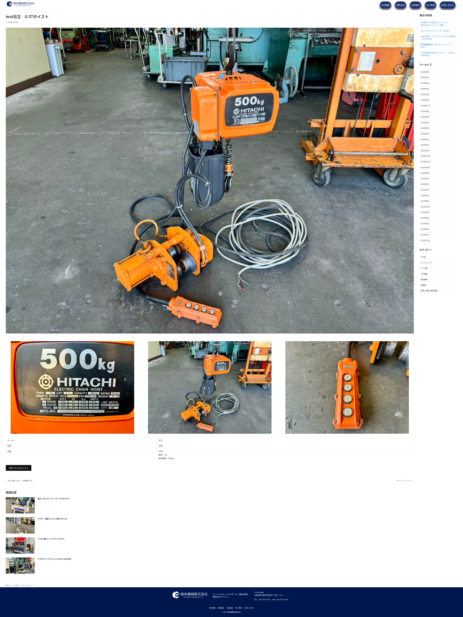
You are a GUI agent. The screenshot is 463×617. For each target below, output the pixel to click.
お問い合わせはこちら (18, 467)
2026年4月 (425, 94)
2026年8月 (425, 72)
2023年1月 (425, 234)
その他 (423, 257)
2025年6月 (425, 128)
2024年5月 (425, 184)
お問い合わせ (249, 608)
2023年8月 (425, 218)
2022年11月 (425, 240)
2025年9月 (425, 111)
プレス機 (424, 268)
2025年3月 (425, 139)
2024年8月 (425, 173)
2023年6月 (425, 229)
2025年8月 (425, 116)
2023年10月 (425, 206)
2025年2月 (425, 145)
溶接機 (423, 285)
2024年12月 (425, 156)
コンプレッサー (427, 262)
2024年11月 (425, 161)
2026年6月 (425, 83)
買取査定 (221, 608)
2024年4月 (425, 189)
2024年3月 (425, 195)
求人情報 (238, 608)
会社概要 (212, 608)
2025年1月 (425, 150)
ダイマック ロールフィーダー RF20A (435, 30)
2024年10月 (425, 167)
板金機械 (424, 279)
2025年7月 (425, 122)
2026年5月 (425, 88)
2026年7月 (425, 77)
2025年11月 (425, 105)
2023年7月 (425, 223)
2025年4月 (425, 133)
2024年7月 (425, 178)
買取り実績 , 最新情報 (429, 290)
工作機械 (424, 273)
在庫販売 (230, 608)
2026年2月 (425, 100)
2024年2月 (425, 201)
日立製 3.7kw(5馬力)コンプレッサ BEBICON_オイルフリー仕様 (434, 23)
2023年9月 (425, 212)
